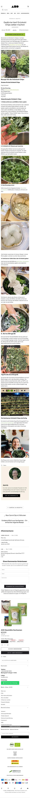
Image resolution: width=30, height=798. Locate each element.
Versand (7, 635)
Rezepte (18, 18)
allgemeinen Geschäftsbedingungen (16, 591)
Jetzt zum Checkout (15, 652)
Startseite (12, 18)
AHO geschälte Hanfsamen (11, 89)
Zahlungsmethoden (6, 713)
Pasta (18, 13)
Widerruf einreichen (15, 726)
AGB (2, 722)
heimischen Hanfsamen (7, 422)
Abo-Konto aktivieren (6, 695)
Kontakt (3, 704)
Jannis (14, 30)
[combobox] (13, 10)
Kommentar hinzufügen (15, 586)
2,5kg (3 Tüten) (12, 641)
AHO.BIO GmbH (10, 790)
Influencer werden (5, 700)
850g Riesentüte (4, 641)
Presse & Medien (5, 702)
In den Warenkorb (15, 649)
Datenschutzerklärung (7, 718)
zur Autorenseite (11, 495)
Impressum (4, 720)
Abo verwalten (4, 697)
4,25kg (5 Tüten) (20, 641)
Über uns (3, 691)
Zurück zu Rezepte (15, 507)
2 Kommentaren (23, 30)
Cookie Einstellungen (6, 724)
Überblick (3, 13)
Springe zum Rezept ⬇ (15, 34)
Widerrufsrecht (5, 715)
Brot (12, 13)
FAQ (2, 693)
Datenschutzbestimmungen (10, 593)
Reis (15, 13)
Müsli (8, 13)
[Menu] (1, 6)
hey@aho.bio (4, 677)
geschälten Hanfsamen (15, 44)
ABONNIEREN (15, 737)
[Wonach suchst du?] (2, 9)
